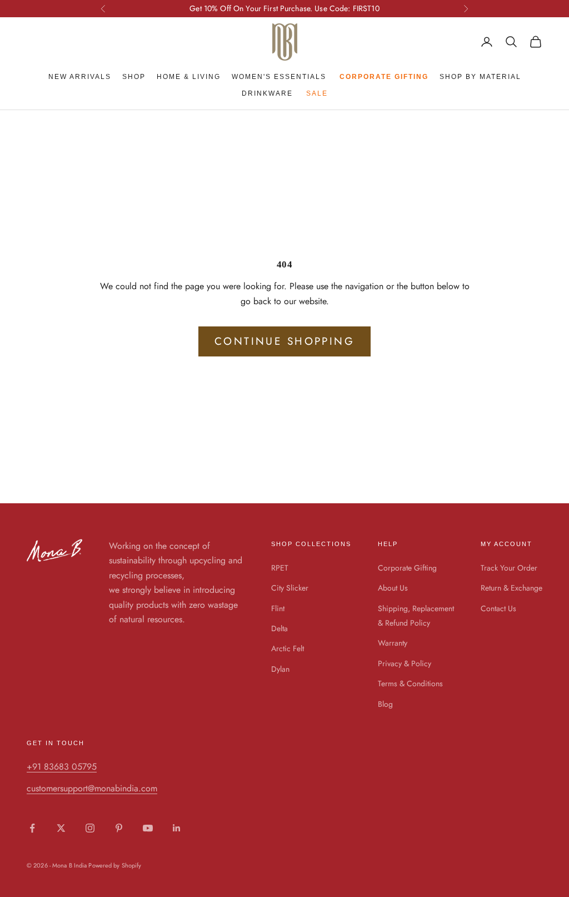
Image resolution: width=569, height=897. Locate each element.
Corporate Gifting (407, 567)
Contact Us (498, 608)
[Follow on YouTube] (147, 828)
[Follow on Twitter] (61, 828)
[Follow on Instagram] (90, 828)
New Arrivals (79, 77)
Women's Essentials (279, 77)
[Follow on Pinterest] (118, 828)
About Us (393, 587)
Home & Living (189, 77)
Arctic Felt (287, 648)
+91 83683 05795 (62, 766)
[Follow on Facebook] (32, 828)
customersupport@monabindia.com (92, 788)
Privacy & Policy (404, 663)
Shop (134, 77)
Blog (385, 704)
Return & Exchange (511, 587)
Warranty (392, 642)
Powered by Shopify (114, 865)
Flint (277, 608)
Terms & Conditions (410, 683)
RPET (279, 567)
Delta (279, 628)
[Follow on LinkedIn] (176, 828)
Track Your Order (509, 567)
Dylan (280, 669)
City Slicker (289, 587)
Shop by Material (480, 77)
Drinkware (267, 93)
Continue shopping (284, 341)
